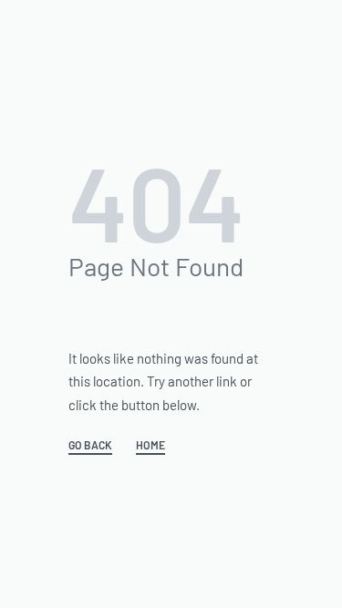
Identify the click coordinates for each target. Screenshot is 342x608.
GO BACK (90, 445)
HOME (150, 445)
